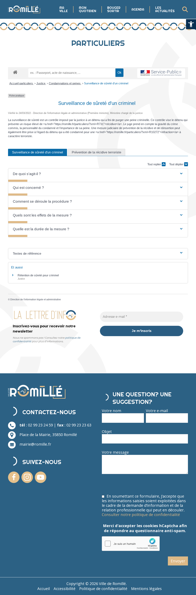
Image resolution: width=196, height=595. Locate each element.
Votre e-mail (157, 410)
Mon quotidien (87, 9)
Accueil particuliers (21, 83)
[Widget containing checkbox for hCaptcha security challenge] (131, 543)
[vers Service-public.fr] (161, 73)
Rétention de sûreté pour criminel (38, 275)
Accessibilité (64, 588)
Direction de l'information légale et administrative (35, 299)
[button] (191, 24)
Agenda (137, 9)
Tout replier (154, 164)
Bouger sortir (113, 9)
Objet (107, 431)
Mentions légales (146, 588)
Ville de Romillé (112, 583)
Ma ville (63, 9)
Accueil (43, 588)
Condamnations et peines (65, 83)
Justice (41, 83)
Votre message (115, 452)
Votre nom (111, 410)
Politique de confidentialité (103, 588)
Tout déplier (176, 164)
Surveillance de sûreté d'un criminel (106, 83)
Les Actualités (165, 9)
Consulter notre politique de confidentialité (141, 514)
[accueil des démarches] (15, 72)
